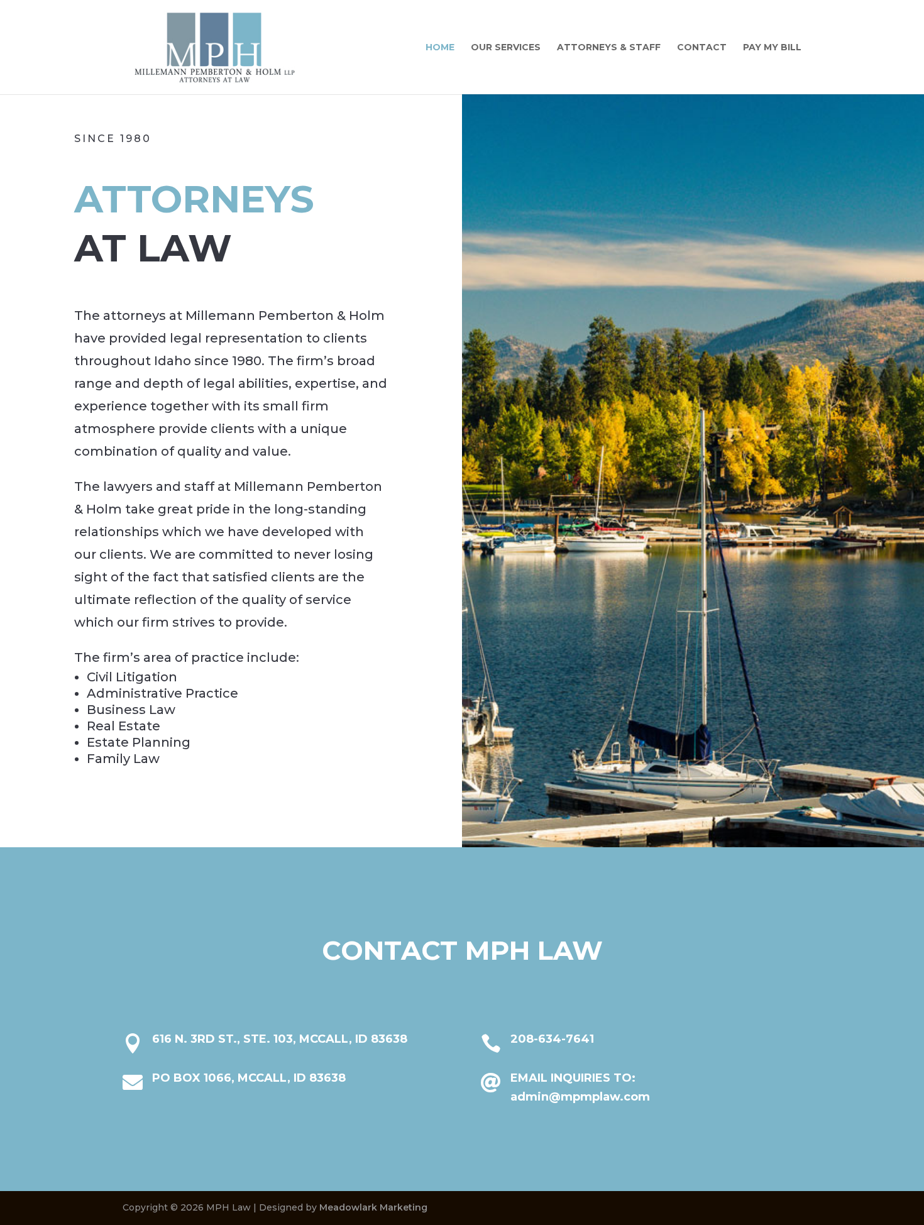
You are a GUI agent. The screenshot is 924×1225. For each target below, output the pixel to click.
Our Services (506, 48)
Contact (702, 48)
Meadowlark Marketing (373, 1207)
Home (440, 48)
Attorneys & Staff (609, 48)
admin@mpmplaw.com (580, 1097)
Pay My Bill (772, 48)
